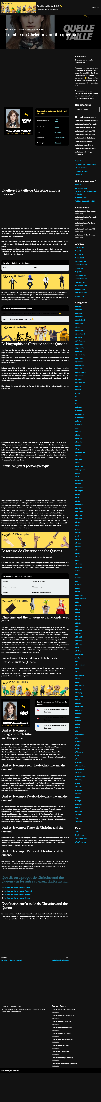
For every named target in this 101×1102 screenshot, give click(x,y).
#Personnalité (80, 665)
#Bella (77, 435)
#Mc (77, 626)
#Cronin (78, 484)
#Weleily (78, 787)
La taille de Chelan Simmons (85, 134)
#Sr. (76, 738)
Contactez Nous (82, 168)
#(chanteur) (79, 330)
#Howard (78, 564)
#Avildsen (78, 424)
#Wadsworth (80, 776)
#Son (77, 731)
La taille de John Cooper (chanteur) (64, 1064)
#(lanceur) (79, 358)
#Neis (77, 647)
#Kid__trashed (80, 599)
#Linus (77, 616)
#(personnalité (80, 372)
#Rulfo (77, 700)
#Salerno (78, 710)
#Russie (78, 703)
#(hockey (78, 351)
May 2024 (78, 251)
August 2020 (79, 296)
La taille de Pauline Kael (83, 141)
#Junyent (78, 585)
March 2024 (79, 258)
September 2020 (81, 293)
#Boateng (78, 438)
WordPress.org (80, 842)
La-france (58, 132)
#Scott (77, 717)
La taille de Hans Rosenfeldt (85, 131)
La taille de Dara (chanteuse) (85, 148)
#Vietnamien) (80, 766)
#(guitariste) (79, 348)
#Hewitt (78, 553)
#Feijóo (78, 508)
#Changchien (80, 470)
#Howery (78, 567)
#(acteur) (78, 306)
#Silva (77, 724)
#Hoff (77, 560)
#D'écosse (79, 487)
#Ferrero (78, 515)
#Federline (79, 505)
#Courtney (79, 480)
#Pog (77, 668)
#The (77, 748)
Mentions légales (82, 171)
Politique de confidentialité (86, 164)
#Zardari (78, 804)
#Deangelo (79, 491)
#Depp (77, 494)
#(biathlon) (79, 323)
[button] (98, 7)
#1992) (77, 393)
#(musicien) (79, 365)
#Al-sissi (78, 421)
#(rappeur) (79, 379)
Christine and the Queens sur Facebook (17, 891)
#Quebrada (79, 675)
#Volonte (78, 773)
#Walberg (78, 780)
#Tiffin (77, 755)
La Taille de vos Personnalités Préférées (16, 1009)
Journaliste (79, 822)
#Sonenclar (79, 735)
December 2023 (81, 265)
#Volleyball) (79, 769)
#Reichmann (79, 686)
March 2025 (79, 247)
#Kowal (78, 606)
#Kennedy (79, 595)
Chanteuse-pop (60, 137)
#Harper (78, 543)
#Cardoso (79, 466)
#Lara (77, 609)
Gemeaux (58, 143)
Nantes (57, 127)
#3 (76, 400)
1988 (56, 121)
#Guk (77, 536)
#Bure (77, 463)
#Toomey (78, 759)
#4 (76, 404)
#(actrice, (78, 309)
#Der (77, 498)
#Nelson (78, 651)
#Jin (77, 574)
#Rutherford (79, 707)
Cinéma (78, 815)
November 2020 (81, 286)
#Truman (78, 762)
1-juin (56, 119)
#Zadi (77, 797)
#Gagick (78, 532)
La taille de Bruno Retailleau (85, 128)
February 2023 (80, 275)
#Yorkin (78, 794)
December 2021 (81, 279)
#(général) (79, 344)
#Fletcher (78, 519)
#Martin (78, 623)
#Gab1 (77, 525)
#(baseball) (79, 316)
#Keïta (77, 592)
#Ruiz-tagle (79, 696)
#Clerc (77, 473)
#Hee (77, 550)
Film (76, 818)
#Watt (77, 783)
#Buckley (78, 459)
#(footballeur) (80, 341)
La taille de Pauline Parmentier (86, 124)
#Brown (78, 456)
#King (77, 602)
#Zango (78, 801)
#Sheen (78, 721)
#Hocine (78, 557)
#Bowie (78, 445)
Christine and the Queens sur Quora (16, 898)
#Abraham (79, 407)
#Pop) (77, 672)
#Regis (77, 682)
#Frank (77, 522)
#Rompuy (78, 693)
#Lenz (77, 613)
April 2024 (78, 254)
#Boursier (78, 442)
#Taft (77, 745)
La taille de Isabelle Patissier (85, 138)
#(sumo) (78, 386)
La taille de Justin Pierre (84, 145)
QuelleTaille (12, 29)
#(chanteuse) (80, 334)
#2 (76, 397)
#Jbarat (78, 571)
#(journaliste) (80, 355)
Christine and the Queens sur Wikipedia (17, 894)
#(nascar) (78, 369)
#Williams (78, 790)
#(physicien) (79, 376)
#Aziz (77, 428)
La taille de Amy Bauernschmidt (86, 120)
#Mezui (78, 634)
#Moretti (78, 637)
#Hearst (78, 546)
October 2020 (80, 289)
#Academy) (79, 414)
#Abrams (78, 411)
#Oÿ (76, 661)
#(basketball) (80, 320)
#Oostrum (79, 654)
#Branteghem (80, 452)
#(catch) (78, 327)
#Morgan (78, 640)
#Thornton (79, 752)
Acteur (77, 808)
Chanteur (78, 811)
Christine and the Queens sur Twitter (16, 887)
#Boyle (77, 449)
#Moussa (78, 644)
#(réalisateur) (80, 383)
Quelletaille (14, 1071)
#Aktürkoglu (79, 418)
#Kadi (77, 588)
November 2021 (81, 282)
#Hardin (78, 539)
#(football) (79, 337)
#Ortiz (77, 658)
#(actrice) (78, 313)
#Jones (78, 578)
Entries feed (79, 835)
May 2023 (78, 272)
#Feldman (79, 512)
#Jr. (76, 581)
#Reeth (77, 679)
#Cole (77, 477)
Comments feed (81, 838)
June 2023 (79, 268)
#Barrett (78, 431)
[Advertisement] (35, 64)
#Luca (77, 620)
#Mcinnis (78, 630)
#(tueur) (78, 390)
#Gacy (77, 529)
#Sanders (78, 714)
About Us (78, 161)
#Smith (77, 728)
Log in (77, 832)
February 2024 (80, 261)
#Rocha (78, 689)
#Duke (77, 501)
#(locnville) (79, 362)
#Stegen (78, 741)
